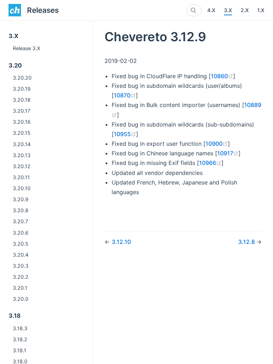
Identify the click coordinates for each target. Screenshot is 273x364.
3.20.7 (20, 221)
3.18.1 (19, 350)
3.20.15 (22, 133)
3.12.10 (121, 241)
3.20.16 (22, 122)
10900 (216, 143)
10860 (222, 76)
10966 (210, 162)
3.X (228, 10)
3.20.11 (21, 177)
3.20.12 (22, 166)
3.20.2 (20, 277)
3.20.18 (22, 100)
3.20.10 (22, 188)
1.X (260, 10)
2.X (245, 10)
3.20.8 (20, 210)
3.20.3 (20, 266)
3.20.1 (20, 288)
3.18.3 (20, 328)
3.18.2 (20, 339)
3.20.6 (20, 233)
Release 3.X (26, 48)
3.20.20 (22, 78)
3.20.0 (20, 299)
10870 (125, 95)
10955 (125, 134)
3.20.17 (21, 111)
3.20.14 (22, 144)
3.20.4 (20, 255)
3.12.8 (247, 241)
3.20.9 (20, 199)
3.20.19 (22, 89)
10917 (228, 153)
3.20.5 (20, 244)
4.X (211, 10)
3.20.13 (22, 155)
